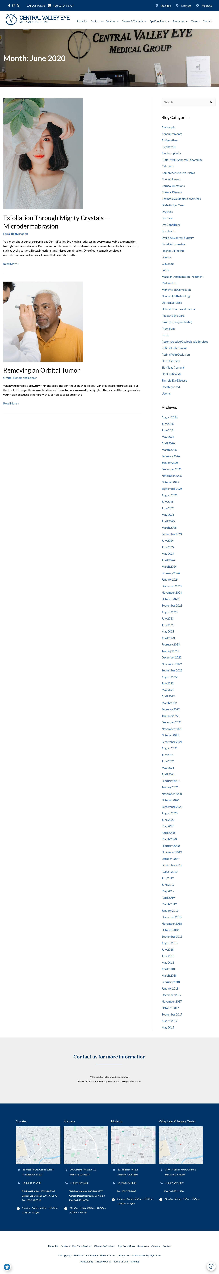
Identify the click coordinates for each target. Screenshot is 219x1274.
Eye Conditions (171, 224)
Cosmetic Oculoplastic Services (181, 198)
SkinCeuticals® (171, 374)
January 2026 (170, 462)
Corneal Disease (172, 192)
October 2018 (170, 930)
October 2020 (170, 800)
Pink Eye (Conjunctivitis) (177, 322)
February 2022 (171, 709)
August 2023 (169, 612)
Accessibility (86, 1261)
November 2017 (172, 1001)
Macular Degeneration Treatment (183, 276)
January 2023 (170, 651)
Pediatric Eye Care (173, 315)
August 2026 (169, 417)
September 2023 (172, 605)
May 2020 (168, 826)
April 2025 (168, 521)
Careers (155, 1246)
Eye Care (167, 218)
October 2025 (170, 482)
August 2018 (169, 943)
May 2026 (168, 436)
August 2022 (169, 677)
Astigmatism (170, 140)
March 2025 (169, 527)
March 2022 (169, 703)
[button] (101, 21)
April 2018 (168, 969)
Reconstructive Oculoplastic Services (185, 341)
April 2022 (168, 696)
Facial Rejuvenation (15, 233)
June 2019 (168, 884)
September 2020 (172, 806)
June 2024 (168, 547)
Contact (167, 1246)
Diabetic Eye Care (173, 205)
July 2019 (168, 878)
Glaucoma (168, 263)
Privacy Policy (103, 1261)
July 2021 (168, 755)
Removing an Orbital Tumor (41, 370)
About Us (53, 1246)
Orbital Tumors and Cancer (20, 377)
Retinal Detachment (174, 348)
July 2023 (168, 618)
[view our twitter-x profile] (18, 5)
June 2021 (168, 761)
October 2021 (170, 735)
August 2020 (169, 813)
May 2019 (168, 891)
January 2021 (170, 787)
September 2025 (172, 488)
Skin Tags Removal (173, 367)
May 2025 (168, 514)
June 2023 (168, 625)
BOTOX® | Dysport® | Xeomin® (182, 160)
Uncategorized (171, 387)
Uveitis (166, 393)
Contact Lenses (171, 179)
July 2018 (168, 949)
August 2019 (169, 871)
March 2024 (169, 566)
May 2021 (168, 768)
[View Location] (157, 5)
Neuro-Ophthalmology (176, 296)
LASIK (165, 270)
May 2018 (168, 962)
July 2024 (168, 540)
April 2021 (168, 774)
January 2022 (170, 716)
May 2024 (168, 553)
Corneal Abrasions (173, 185)
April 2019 (168, 897)
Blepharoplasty (171, 153)
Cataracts (168, 166)
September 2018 (172, 936)
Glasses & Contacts (104, 1246)
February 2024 (171, 573)
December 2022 (171, 657)
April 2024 (168, 560)
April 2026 (168, 443)
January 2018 (170, 988)
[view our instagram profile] (14, 5)
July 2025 (168, 501)
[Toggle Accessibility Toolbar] (7, 1267)
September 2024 (172, 534)
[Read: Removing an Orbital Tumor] (43, 321)
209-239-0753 (97, 1195)
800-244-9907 (48, 1191)
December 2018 (171, 917)
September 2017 (172, 1014)
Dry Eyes (167, 211)
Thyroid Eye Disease (174, 380)
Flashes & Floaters (173, 250)
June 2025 (168, 508)
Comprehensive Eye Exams (178, 173)
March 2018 (169, 975)
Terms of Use (120, 1261)
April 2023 (168, 638)
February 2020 (171, 845)
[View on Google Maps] (38, 1145)
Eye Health (168, 231)
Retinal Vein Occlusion (176, 354)
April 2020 (168, 832)
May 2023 (168, 631)
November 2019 (172, 852)
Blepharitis (169, 147)
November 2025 (172, 475)
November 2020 (172, 793)
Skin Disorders (171, 361)
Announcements (172, 134)
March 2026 (169, 449)
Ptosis (165, 335)
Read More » (11, 264)
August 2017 (169, 1021)
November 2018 (172, 923)
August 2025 (169, 495)
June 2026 (168, 430)
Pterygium (168, 328)
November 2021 (172, 729)
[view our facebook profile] (9, 5)
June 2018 (168, 956)
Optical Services (172, 302)
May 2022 (168, 690)
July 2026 (168, 423)
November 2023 (172, 592)
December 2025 (171, 469)
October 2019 (170, 858)
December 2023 (171, 586)
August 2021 (169, 748)
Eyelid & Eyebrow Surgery (178, 237)
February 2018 (171, 982)
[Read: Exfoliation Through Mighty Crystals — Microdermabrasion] (43, 153)
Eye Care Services (82, 1246)
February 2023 (171, 644)
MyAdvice (154, 1255)
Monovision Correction (176, 289)
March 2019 (169, 904)
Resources (143, 1246)
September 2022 (172, 670)
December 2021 (171, 722)
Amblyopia (168, 127)
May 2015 (168, 1027)
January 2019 (170, 910)
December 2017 (171, 995)
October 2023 (170, 599)
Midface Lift (169, 283)
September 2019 (172, 865)
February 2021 (171, 781)
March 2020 (169, 839)
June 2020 (168, 819)
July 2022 (168, 683)
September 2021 (172, 742)
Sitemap (134, 1261)
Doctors (65, 1246)
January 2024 (170, 579)
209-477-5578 (50, 1195)
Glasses (166, 257)
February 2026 (171, 456)
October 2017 (170, 1008)
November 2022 (172, 664)
